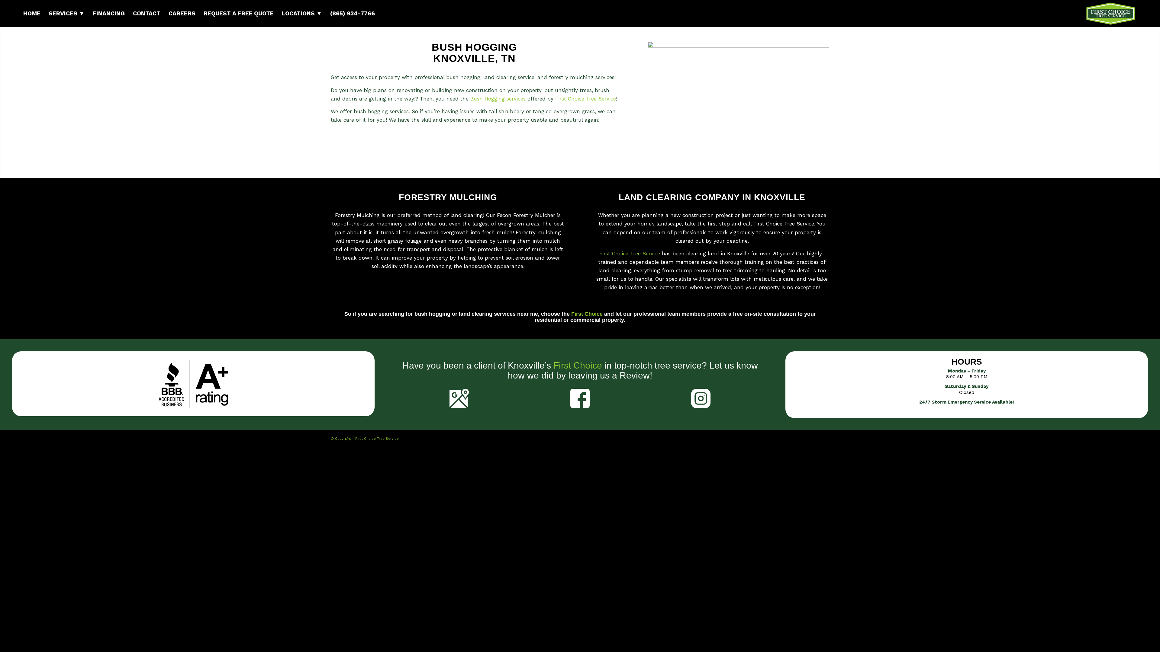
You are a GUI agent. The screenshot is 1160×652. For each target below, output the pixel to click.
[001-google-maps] (459, 398)
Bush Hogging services (498, 99)
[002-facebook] (580, 398)
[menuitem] (31, 13)
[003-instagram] (700, 398)
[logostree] (1110, 13)
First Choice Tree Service (585, 99)
